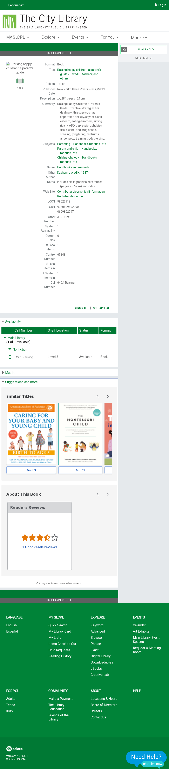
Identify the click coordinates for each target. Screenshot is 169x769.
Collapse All (102, 308)
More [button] (136, 37)
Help (137, 691)
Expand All (80, 308)
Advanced (98, 631)
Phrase (96, 644)
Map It (9, 373)
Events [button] (78, 37)
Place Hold (146, 49)
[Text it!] (10, 357)
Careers (96, 711)
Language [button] (14, 617)
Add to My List (143, 58)
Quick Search (57, 625)
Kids (9, 711)
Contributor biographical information (81, 191)
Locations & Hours (104, 699)
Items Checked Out (62, 644)
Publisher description (70, 196)
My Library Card (59, 631)
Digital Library (101, 656)
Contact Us (98, 717)
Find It (31, 470)
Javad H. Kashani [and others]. (79, 74)
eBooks (96, 669)
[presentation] (31, 434)
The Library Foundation (56, 707)
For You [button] (108, 37)
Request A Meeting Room (147, 650)
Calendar (139, 625)
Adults (10, 699)
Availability (13, 321)
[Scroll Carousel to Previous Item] (97, 396)
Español (12, 631)
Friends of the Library (58, 717)
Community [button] (58, 691)
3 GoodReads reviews (39, 547)
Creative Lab (100, 675)
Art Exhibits (141, 631)
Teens (10, 705)
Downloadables (102, 662)
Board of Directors (104, 705)
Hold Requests (59, 650)
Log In (162, 5)
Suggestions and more (21, 382)
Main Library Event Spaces (146, 640)
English (11, 625)
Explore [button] (48, 37)
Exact (95, 650)
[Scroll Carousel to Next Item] (107, 396)
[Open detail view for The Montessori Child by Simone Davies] (80, 434)
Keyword (97, 625)
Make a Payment (60, 699)
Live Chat (146, 760)
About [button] (96, 691)
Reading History (60, 656)
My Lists (54, 638)
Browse (96, 638)
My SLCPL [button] (16, 37)
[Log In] (155, 5)
